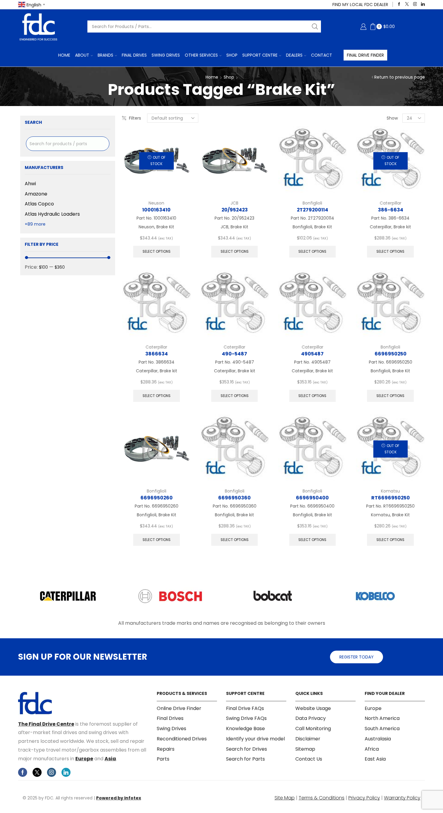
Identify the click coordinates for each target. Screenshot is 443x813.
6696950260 (156, 497)
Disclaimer (307, 738)
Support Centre (260, 55)
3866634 (156, 353)
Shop (231, 55)
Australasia (378, 738)
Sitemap (305, 749)
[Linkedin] (423, 4)
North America (382, 718)
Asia (110, 758)
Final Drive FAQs (245, 708)
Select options (157, 251)
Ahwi (30, 183)
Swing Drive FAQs (246, 718)
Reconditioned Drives (182, 738)
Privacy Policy (364, 797)
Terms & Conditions (321, 797)
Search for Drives (246, 749)
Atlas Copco (39, 203)
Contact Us (308, 758)
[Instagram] (415, 4)
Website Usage (313, 708)
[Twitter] (407, 4)
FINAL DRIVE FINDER (365, 55)
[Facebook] (399, 4)
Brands (105, 55)
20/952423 (235, 209)
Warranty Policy (402, 797)
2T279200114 (312, 209)
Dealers (294, 55)
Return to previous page (399, 77)
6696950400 (312, 497)
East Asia (375, 758)
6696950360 (234, 497)
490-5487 (234, 353)
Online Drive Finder (179, 708)
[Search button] (315, 26)
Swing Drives (166, 55)
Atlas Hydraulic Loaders (52, 214)
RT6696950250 (390, 497)
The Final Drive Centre (46, 724)
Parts (163, 758)
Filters (135, 118)
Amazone (36, 193)
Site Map (285, 797)
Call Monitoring (313, 728)
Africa (372, 749)
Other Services (201, 55)
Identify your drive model (255, 738)
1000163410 (156, 209)
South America (382, 728)
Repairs (165, 749)
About (82, 55)
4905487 (312, 353)
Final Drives (134, 55)
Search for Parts (245, 758)
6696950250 (391, 353)
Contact (321, 55)
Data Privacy (310, 718)
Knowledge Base (245, 728)
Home (64, 55)
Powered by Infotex (118, 798)
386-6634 (390, 209)
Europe (84, 758)
